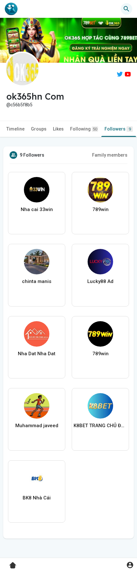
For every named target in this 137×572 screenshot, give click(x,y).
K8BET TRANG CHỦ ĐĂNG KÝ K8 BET (100, 425)
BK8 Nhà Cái (37, 498)
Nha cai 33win (37, 209)
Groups (39, 128)
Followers (118, 128)
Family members (109, 155)
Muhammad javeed (36, 425)
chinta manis (36, 281)
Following (83, 128)
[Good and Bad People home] (11, 9)
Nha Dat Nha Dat (36, 354)
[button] (130, 565)
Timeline (15, 128)
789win (100, 209)
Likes (58, 128)
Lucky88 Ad (100, 281)
